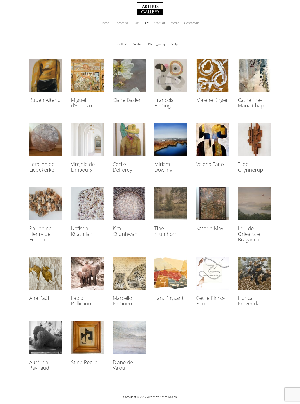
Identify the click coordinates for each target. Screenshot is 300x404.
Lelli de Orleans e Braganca (249, 234)
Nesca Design (168, 397)
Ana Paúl (39, 297)
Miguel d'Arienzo (81, 102)
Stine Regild (84, 362)
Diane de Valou (123, 365)
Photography (157, 44)
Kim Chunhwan (125, 231)
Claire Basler (127, 99)
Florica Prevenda (249, 300)
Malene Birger (212, 99)
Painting (137, 44)
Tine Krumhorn (166, 231)
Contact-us (191, 23)
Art (147, 23)
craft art (122, 44)
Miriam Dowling (163, 167)
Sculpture (177, 44)
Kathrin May (209, 228)
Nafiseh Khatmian (81, 231)
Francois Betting (163, 102)
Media (175, 23)
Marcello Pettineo (122, 300)
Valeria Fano (210, 164)
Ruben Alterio (44, 99)
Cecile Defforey (122, 167)
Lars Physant (169, 297)
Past (136, 23)
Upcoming (121, 23)
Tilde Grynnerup (250, 167)
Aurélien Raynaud (39, 365)
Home (105, 23)
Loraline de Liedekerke (42, 167)
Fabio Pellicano (81, 300)
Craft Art (159, 23)
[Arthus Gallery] (150, 8)
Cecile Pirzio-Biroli (210, 300)
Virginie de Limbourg (83, 167)
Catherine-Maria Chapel (253, 102)
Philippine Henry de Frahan (40, 234)
